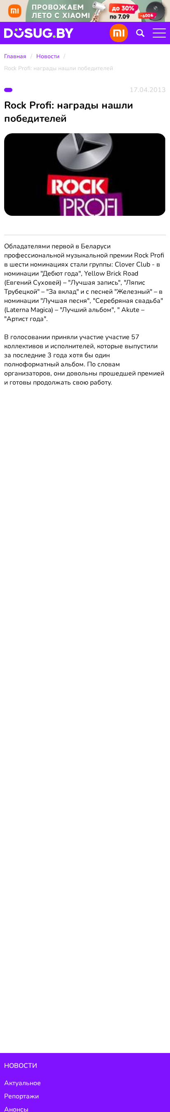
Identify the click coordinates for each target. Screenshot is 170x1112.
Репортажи (21, 1096)
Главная (15, 56)
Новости (47, 56)
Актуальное (22, 1083)
